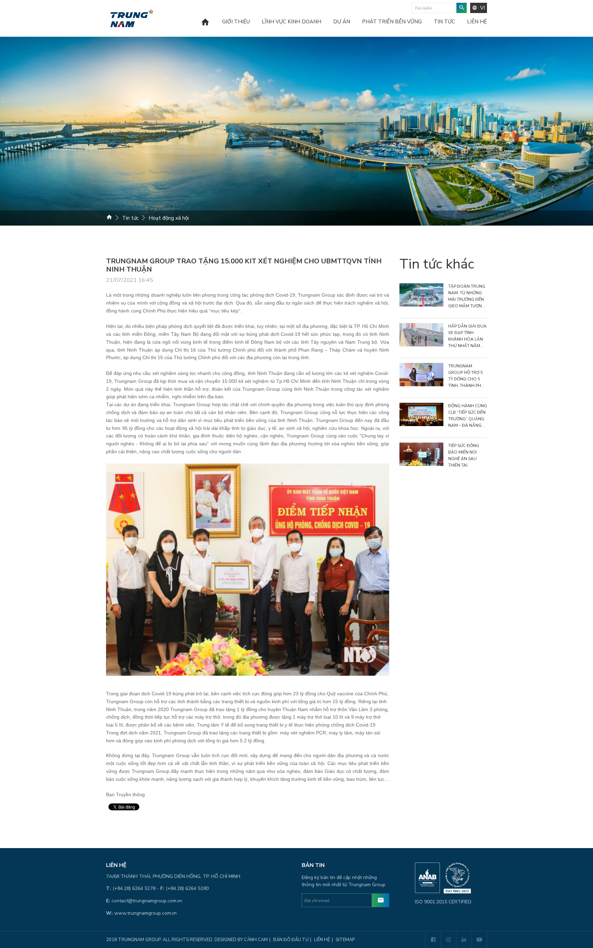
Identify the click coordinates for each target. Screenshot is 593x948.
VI (482, 7)
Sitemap (345, 940)
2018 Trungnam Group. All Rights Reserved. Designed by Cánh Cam (187, 940)
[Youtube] (479, 940)
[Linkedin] (464, 940)
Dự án (341, 22)
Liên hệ (477, 22)
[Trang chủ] (205, 26)
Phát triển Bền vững (392, 22)
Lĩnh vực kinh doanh (291, 22)
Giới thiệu (236, 22)
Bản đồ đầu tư (291, 940)
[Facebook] (433, 940)
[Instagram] (448, 940)
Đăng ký (380, 900)
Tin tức (444, 22)
